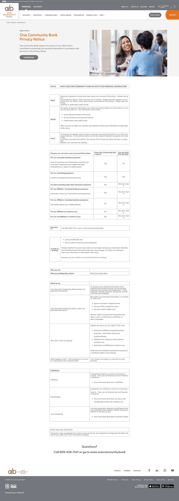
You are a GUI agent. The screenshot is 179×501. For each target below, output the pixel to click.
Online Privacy (136, 480)
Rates (102, 15)
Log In (172, 15)
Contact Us (134, 7)
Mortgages (37, 15)
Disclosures (125, 480)
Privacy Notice (148, 480)
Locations (143, 7)
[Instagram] (165, 470)
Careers (127, 471)
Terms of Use (160, 480)
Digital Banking (65, 15)
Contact (117, 471)
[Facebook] (149, 470)
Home (8, 22)
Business (38, 7)
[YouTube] (171, 470)
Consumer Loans (51, 15)
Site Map (171, 480)
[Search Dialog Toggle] (175, 6)
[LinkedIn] (157, 470)
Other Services (78, 15)
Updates (151, 7)
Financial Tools (92, 15)
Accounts (26, 15)
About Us (124, 7)
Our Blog (137, 471)
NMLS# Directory (112, 480)
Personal (26, 6)
